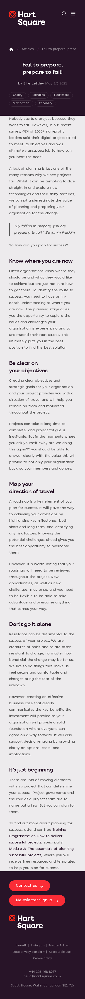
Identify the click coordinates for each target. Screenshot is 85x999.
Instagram (38, 945)
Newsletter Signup (34, 900)
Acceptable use (60, 952)
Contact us (26, 886)
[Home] (11, 49)
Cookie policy (42, 958)
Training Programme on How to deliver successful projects (37, 836)
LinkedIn (21, 945)
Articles (28, 49)
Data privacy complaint (29, 952)
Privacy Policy (58, 945)
